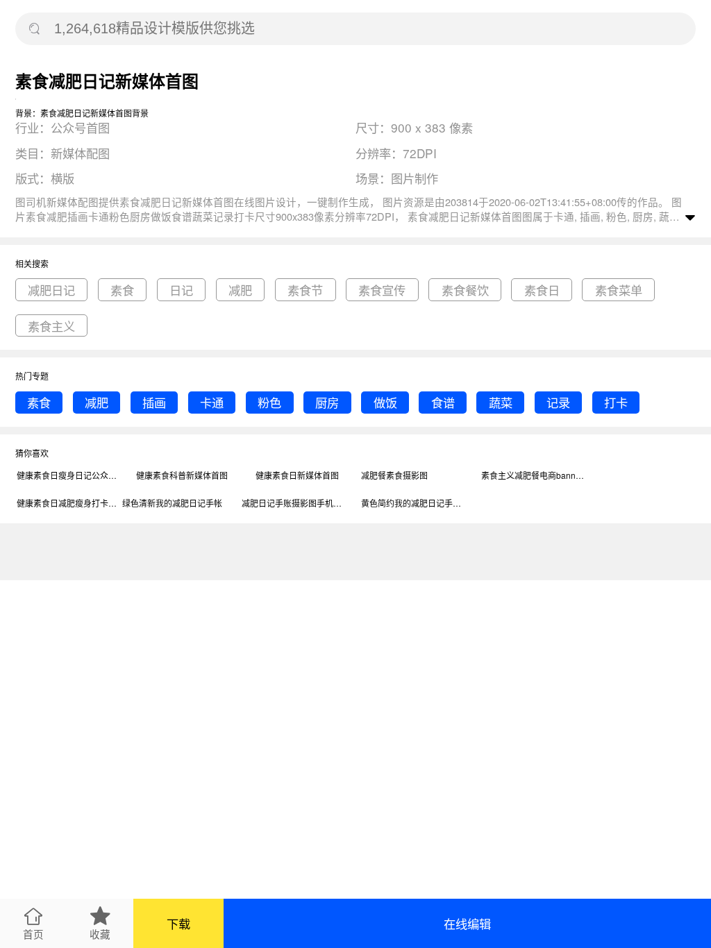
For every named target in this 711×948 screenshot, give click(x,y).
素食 (122, 289)
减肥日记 (51, 289)
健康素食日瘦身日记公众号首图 (69, 475)
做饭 (385, 402)
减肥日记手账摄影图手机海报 (294, 503)
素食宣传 (381, 289)
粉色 (269, 402)
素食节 (305, 289)
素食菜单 (618, 289)
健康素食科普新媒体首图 (182, 475)
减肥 (240, 289)
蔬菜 (500, 402)
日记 (181, 289)
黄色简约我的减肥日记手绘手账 (413, 503)
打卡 (616, 402)
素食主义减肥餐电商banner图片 (533, 475)
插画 (154, 402)
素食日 (542, 289)
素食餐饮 (465, 289)
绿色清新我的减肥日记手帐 (172, 503)
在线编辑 (467, 923)
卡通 (212, 402)
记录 (558, 402)
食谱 (443, 402)
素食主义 (51, 326)
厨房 (327, 402)
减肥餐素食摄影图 (394, 475)
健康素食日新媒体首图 (297, 475)
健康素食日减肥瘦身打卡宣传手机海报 (69, 503)
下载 (178, 923)
